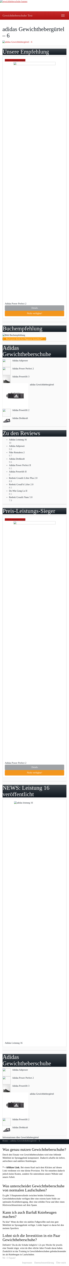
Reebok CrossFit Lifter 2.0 (21, 484)
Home (5, 1141)
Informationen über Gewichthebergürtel (21, 1137)
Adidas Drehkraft (17, 459)
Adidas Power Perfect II (20, 465)
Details (34, 308)
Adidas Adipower (17, 446)
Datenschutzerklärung (44, 1263)
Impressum (27, 1263)
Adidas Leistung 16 (18, 439)
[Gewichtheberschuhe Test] (34, 5)
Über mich (61, 1263)
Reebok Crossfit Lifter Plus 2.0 (23, 478)
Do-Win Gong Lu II (18, 491)
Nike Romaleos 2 (17, 452)
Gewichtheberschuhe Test (17, 15)
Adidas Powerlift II (18, 471)
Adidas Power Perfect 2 (16, 303)
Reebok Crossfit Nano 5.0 (20, 497)
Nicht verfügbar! (34, 313)
